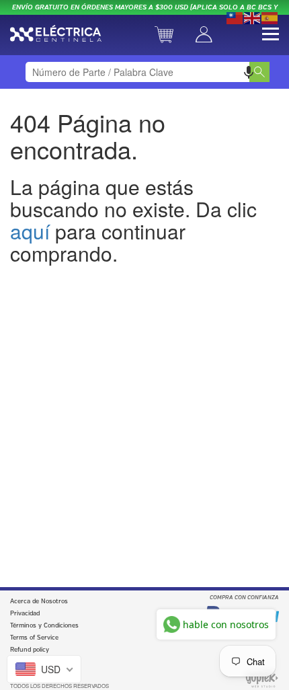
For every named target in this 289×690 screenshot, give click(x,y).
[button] (248, 72)
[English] (252, 17)
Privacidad (25, 614)
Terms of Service (34, 638)
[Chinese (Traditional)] (235, 17)
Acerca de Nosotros (39, 602)
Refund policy (29, 650)
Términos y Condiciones (44, 626)
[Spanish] (270, 17)
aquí (30, 231)
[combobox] (145, 72)
